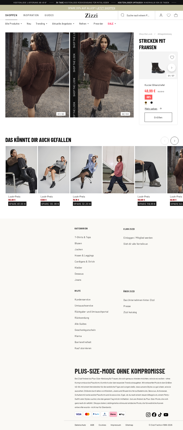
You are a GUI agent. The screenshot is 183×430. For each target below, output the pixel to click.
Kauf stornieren (83, 348)
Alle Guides (80, 323)
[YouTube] (166, 414)
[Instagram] (148, 414)
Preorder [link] (98, 23)
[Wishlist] (172, 57)
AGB (92, 424)
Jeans (78, 279)
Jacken (79, 249)
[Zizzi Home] (91, 15)
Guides (49, 15)
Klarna (78, 335)
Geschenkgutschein (85, 329)
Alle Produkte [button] (12, 23)
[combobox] (136, 15)
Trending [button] (40, 23)
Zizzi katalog (130, 312)
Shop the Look (146, 33)
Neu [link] (29, 23)
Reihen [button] (82, 23)
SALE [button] (110, 23)
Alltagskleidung (165, 33)
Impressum (116, 424)
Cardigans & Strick (85, 261)
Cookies (102, 424)
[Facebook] (154, 414)
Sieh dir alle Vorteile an (135, 243)
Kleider (78, 267)
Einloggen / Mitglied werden (138, 237)
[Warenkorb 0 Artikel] (175, 15)
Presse (127, 306)
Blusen (78, 243)
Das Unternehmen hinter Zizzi (139, 299)
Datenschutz (80, 424)
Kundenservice (82, 299)
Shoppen (11, 15)
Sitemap (129, 424)
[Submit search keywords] (123, 15)
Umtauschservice (84, 305)
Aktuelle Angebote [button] (62, 23)
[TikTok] (160, 414)
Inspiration (31, 15)
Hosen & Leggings (84, 255)
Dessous (79, 273)
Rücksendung (82, 317)
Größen (158, 117)
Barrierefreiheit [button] (83, 342)
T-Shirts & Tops (83, 237)
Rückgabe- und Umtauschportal (91, 311)
